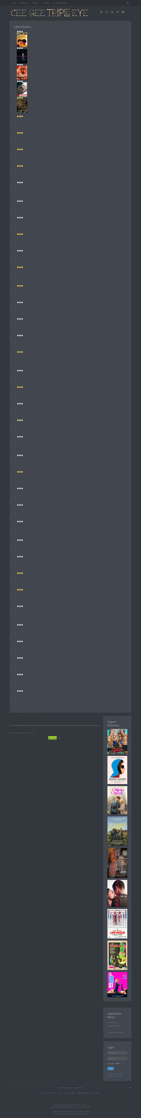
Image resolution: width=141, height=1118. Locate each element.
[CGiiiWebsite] (112, 12)
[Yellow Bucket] (22, 395)
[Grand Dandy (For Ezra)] (22, 666)
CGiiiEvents (24, 3)
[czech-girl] (117, 800)
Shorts (65, 1093)
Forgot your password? (115, 1073)
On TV (97, 1093)
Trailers (72, 1093)
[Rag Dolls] (22, 581)
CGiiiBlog (46, 3)
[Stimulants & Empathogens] (22, 157)
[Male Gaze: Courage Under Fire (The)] (22, 40)
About (61, 1088)
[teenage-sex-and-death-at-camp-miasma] (117, 923)
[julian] (117, 893)
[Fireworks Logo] (50, 12)
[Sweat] (22, 463)
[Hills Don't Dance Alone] (22, 106)
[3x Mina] (22, 445)
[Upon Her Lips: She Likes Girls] (22, 226)
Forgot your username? (115, 1076)
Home (14, 3)
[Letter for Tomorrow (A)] (22, 513)
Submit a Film (113, 1022)
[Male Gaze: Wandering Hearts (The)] (22, 73)
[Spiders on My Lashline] (22, 529)
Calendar (69, 1088)
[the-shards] (117, 741)
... (109, 1029)
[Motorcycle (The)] (22, 310)
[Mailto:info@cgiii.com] (123, 12)
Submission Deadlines (116, 1032)
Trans (59, 1093)
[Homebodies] (22, 633)
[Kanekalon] (22, 548)
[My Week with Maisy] (22, 141)
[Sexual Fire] (22, 89)
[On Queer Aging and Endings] (22, 428)
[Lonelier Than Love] (22, 496)
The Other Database (60, 3)
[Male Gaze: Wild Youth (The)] (22, 649)
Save (52, 738)
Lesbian (49, 1093)
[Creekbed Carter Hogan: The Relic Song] (22, 614)
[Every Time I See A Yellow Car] (22, 174)
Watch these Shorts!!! (85, 1093)
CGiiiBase (35, 3)
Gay (43, 1093)
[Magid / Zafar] (22, 275)
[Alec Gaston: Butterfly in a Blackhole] (22, 56)
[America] (22, 294)
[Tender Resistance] (22, 190)
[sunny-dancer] (117, 831)
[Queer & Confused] (22, 412)
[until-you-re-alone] (117, 863)
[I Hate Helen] (22, 598)
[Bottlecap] (22, 565)
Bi (54, 1093)
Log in (111, 1068)
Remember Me (112, 1063)
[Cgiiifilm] (101, 12)
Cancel (60, 738)
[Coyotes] (22, 259)
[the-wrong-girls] (117, 955)
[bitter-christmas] (117, 770)
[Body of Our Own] (22, 343)
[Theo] (22, 699)
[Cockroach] (22, 124)
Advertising (78, 1088)
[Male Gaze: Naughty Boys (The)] (22, 209)
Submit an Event (114, 1026)
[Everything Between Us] (22, 327)
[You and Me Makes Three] (22, 360)
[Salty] (22, 682)
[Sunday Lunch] (22, 242)
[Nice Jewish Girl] (22, 480)
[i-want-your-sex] (117, 984)
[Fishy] (22, 379)
